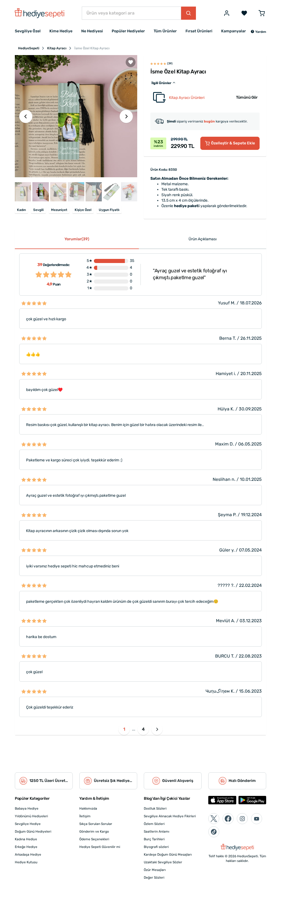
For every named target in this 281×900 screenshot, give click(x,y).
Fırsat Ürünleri (199, 31)
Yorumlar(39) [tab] (76, 239)
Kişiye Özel (83, 210)
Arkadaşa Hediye (28, 854)
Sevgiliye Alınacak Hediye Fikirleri (170, 816)
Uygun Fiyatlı (109, 210)
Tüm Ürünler (165, 31)
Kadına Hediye (26, 839)
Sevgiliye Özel (28, 31)
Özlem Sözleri (154, 824)
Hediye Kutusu (26, 862)
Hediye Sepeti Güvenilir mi (99, 847)
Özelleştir (233, 143)
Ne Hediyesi (92, 31)
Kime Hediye (60, 31)
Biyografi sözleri (156, 847)
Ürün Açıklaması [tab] (203, 239)
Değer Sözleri (154, 877)
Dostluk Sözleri (155, 808)
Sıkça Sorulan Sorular (95, 824)
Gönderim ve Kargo (94, 831)
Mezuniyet (59, 210)
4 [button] (143, 729)
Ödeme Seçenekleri (94, 839)
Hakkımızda (88, 808)
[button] (258, 32)
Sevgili (38, 210)
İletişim (85, 816)
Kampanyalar (233, 31)
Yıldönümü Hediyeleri (31, 816)
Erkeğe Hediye (26, 847)
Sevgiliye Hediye (28, 824)
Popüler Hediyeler (128, 31)
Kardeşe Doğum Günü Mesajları (168, 854)
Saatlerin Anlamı (156, 831)
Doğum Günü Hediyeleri (33, 831)
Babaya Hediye (26, 808)
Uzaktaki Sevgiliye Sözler (163, 862)
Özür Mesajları (155, 870)
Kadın (21, 210)
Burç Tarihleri (154, 839)
